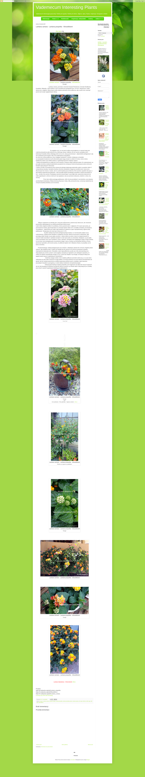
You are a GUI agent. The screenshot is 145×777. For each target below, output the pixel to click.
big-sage (41, 701)
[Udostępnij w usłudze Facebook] (55, 699)
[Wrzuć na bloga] (52, 699)
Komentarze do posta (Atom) (47, 746)
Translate (103, 36)
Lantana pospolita (59, 701)
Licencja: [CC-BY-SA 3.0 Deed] (44, 695)
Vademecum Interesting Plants (66, 7)
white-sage (88, 701)
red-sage (80, 701)
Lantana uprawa (75, 701)
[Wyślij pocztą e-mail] (50, 699)
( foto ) (75, 401)
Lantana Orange (52, 701)
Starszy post (90, 744)
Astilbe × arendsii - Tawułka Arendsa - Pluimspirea (102, 44)
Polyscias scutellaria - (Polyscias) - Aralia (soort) (107, 123)
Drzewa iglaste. (106, 214)
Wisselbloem (76, 82)
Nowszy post (38, 744)
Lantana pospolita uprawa (67, 701)
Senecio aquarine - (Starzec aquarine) (107, 107)
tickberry (84, 701)
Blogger (88, 759)
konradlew (73, 759)
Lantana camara (54, 82)
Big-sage (58, 31)
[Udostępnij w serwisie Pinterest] (56, 699)
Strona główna (65, 744)
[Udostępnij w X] (53, 699)
